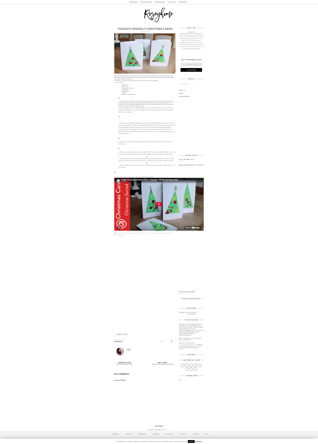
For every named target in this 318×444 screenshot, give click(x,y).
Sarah (129, 350)
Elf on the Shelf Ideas (187, 291)
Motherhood (146, 2)
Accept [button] (191, 441)
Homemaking (160, 2)
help (190, 340)
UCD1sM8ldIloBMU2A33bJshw (188, 344)
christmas (119, 334)
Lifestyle (172, 2)
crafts (126, 334)
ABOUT (181, 93)
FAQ (196, 346)
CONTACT (182, 90)
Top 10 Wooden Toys (186, 159)
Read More (198, 441)
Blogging (181, 161)
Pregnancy (133, 2)
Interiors (182, 2)
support (181, 349)
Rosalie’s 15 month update (163, 364)
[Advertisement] (191, 126)
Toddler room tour (124, 364)
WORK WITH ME (184, 96)
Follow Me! (191, 314)
